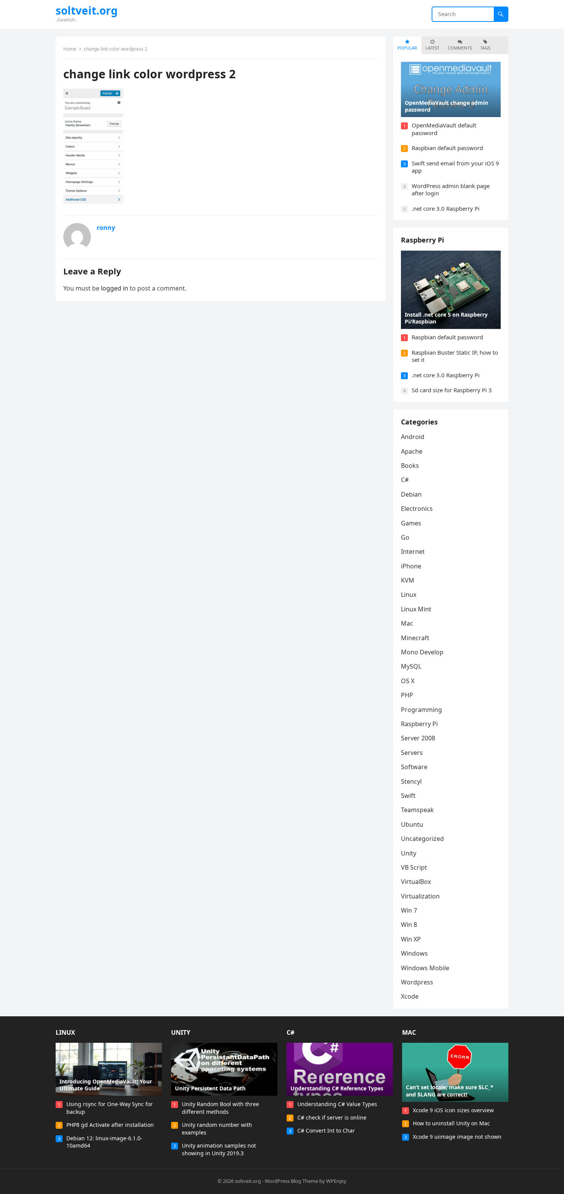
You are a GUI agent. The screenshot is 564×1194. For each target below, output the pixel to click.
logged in (114, 288)
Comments (460, 48)
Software (414, 767)
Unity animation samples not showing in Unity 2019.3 (219, 1149)
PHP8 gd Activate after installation (110, 1124)
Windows (414, 953)
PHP (407, 695)
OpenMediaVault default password (444, 129)
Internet (413, 551)
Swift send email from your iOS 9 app (455, 167)
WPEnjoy (336, 1180)
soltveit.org (87, 10)
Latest (432, 48)
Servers (412, 752)
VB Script (414, 867)
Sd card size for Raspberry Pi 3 (452, 390)
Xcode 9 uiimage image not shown (457, 1136)
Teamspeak (417, 810)
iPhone (411, 566)
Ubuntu (412, 824)
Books (410, 465)
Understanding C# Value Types (337, 1104)
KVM (407, 580)
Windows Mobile (425, 968)
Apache (411, 451)
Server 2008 (418, 738)
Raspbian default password (447, 148)
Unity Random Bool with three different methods (220, 1107)
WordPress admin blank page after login (451, 189)
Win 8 (409, 924)
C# (405, 480)
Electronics (417, 508)
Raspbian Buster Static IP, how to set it (455, 356)
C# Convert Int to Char (326, 1130)
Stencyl (411, 781)
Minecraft (415, 638)
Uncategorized (422, 838)
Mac (407, 623)
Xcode (410, 996)
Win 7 (409, 910)
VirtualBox (416, 881)
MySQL (411, 666)
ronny (106, 227)
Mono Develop (422, 652)
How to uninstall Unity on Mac (451, 1123)
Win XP (411, 939)
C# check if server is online (331, 1117)
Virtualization (420, 896)
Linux (408, 594)
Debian (411, 494)
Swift (408, 795)
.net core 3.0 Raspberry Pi (446, 208)
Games (411, 523)
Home (69, 49)
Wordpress (417, 982)
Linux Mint (416, 609)
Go (405, 537)
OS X (407, 681)
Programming (421, 709)
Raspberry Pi (422, 239)
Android (412, 437)
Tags (485, 48)
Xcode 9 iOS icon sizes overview (453, 1110)
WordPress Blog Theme (291, 1180)
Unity (408, 853)
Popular (407, 48)
